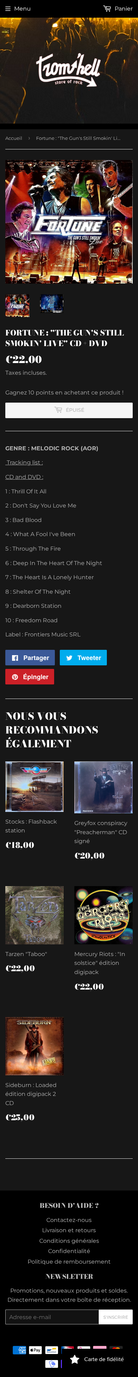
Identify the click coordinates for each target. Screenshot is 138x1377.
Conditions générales (69, 1240)
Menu (22, 8)
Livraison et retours (69, 1230)
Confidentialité (69, 1251)
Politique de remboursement (69, 1261)
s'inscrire (115, 1317)
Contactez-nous (69, 1220)
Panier (123, 8)
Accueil (13, 138)
